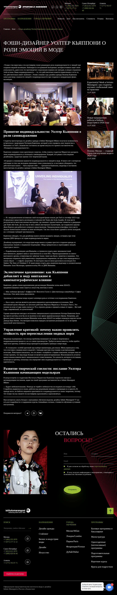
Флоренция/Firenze (75, 546)
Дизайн (42, 547)
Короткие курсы (99, 561)
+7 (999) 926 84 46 (88, 9)
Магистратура (98, 536)
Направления (24, 19)
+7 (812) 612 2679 (89, 4)
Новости (61, 19)
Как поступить (78, 19)
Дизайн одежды (46, 528)
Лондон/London (74, 536)
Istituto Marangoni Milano (41, 168)
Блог (68, 19)
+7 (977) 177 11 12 (70, 9)
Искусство (44, 552)
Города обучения (42, 19)
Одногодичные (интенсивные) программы (98, 545)
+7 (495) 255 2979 (71, 4)
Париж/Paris (72, 541)
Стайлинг (43, 534)
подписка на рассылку (15, 574)
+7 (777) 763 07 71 (105, 5)
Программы (9, 19)
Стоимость (90, 19)
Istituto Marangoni (67, 400)
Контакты (109, 19)
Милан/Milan (72, 531)
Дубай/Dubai (72, 552)
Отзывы (100, 19)
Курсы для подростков (102, 566)
